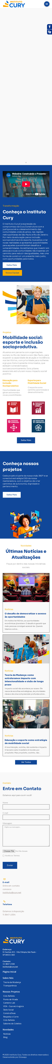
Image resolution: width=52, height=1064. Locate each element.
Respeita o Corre (11, 1016)
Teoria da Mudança (12, 982)
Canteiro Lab (9, 1002)
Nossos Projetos (11, 991)
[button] (46, 4)
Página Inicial (9, 971)
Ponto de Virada (10, 999)
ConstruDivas (9, 1013)
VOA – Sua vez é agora (13, 1006)
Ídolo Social (8, 1009)
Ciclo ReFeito (9, 996)
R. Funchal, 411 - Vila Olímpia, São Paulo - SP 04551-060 (20, 952)
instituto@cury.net (10, 966)
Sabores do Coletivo (12, 1023)
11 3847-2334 (9, 964)
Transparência (10, 985)
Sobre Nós (8, 977)
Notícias (7, 1034)
